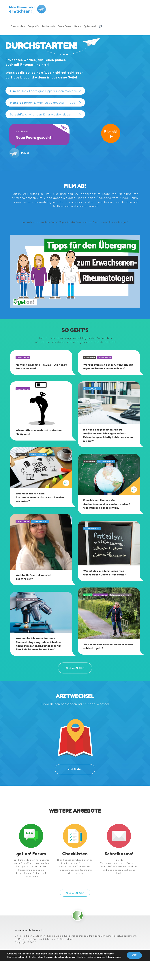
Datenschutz (36, 930)
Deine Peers (64, 26)
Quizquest (90, 26)
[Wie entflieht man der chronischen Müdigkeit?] (41, 402)
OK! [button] (134, 955)
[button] (45, 91)
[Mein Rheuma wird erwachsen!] (27, 9)
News (77, 26)
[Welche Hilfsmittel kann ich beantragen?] (41, 541)
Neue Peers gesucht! (34, 137)
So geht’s (33, 26)
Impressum (21, 930)
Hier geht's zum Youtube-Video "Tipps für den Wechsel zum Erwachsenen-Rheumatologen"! (75, 222)
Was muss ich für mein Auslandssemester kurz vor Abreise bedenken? (40, 497)
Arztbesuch (48, 26)
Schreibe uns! (119, 853)
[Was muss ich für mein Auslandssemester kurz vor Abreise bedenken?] (41, 467)
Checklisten (75, 853)
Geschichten (18, 26)
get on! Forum (31, 853)
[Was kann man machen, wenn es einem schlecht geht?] (109, 613)
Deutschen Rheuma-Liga (47, 935)
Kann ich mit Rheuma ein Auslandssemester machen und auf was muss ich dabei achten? (106, 504)
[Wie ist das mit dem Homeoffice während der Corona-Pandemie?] (109, 542)
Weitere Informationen (109, 957)
